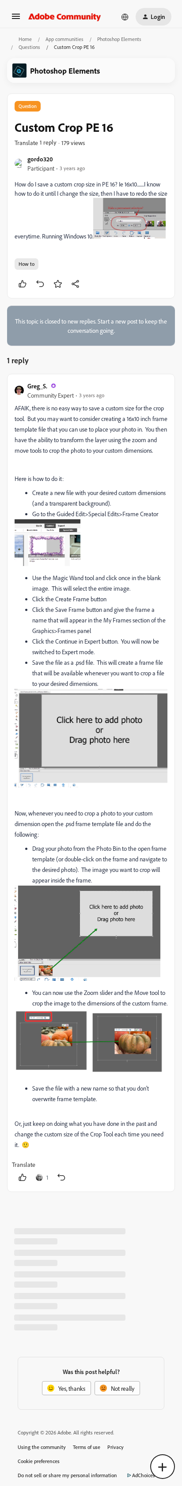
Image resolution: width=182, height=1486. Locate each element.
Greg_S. (37, 386)
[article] (91, 782)
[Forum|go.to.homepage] (64, 17)
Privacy (115, 1447)
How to (26, 264)
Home (25, 39)
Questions (29, 47)
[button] (16, 19)
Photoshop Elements (119, 39)
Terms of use (86, 1447)
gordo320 (40, 159)
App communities (64, 39)
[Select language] (125, 17)
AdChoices (143, 1475)
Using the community (42, 1447)
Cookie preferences (39, 1461)
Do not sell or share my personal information (67, 1475)
